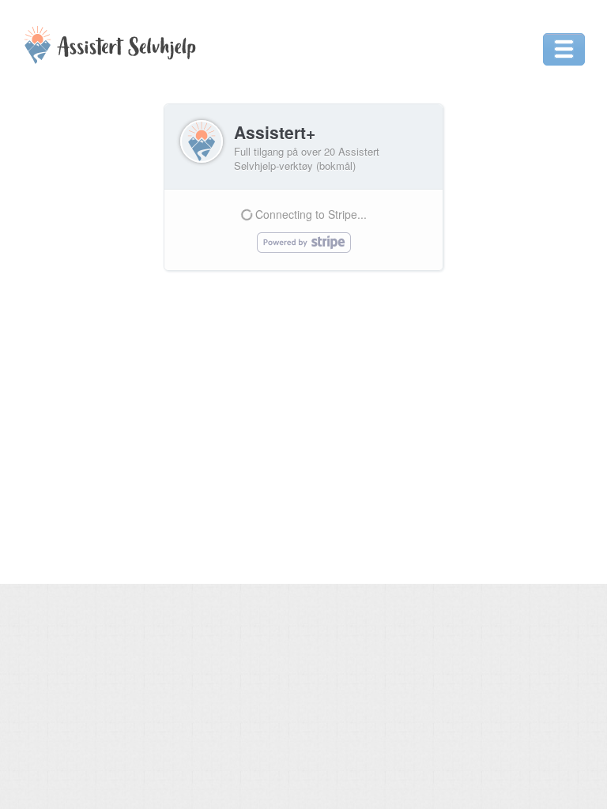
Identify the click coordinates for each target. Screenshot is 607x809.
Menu (564, 49)
